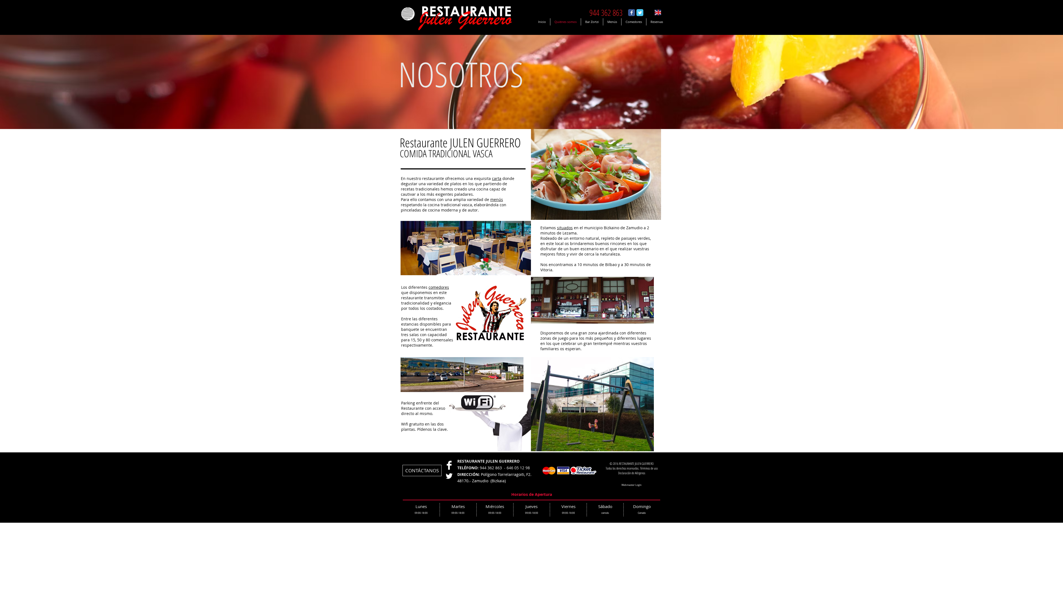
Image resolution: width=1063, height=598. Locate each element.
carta (496, 178)
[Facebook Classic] (631, 12)
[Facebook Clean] (449, 465)
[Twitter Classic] (639, 12)
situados (565, 227)
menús (496, 199)
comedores (439, 287)
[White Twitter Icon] (449, 476)
